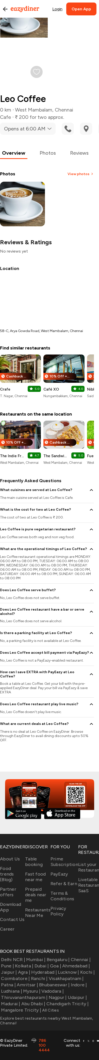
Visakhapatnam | (66, 978)
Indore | (79, 985)
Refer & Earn (64, 883)
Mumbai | (35, 959)
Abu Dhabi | (33, 1004)
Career (7, 929)
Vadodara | (52, 991)
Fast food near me (35, 876)
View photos (78, 174)
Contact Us (12, 919)
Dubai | (42, 966)
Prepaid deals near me (35, 894)
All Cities (50, 1010)
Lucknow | (68, 972)
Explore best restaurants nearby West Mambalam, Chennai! (46, 1020)
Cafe (5, 117)
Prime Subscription (64, 861)
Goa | (55, 966)
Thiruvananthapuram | (24, 997)
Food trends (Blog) (7, 874)
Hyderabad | (44, 972)
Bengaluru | (58, 959)
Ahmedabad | (76, 966)
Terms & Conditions (62, 896)
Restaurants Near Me (38, 912)
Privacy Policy (58, 911)
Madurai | (10, 1004)
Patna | (8, 985)
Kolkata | (24, 966)
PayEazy (59, 874)
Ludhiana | (11, 991)
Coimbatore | (15, 978)
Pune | (7, 966)
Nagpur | (58, 997)
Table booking (34, 861)
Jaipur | (9, 972)
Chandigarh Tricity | (67, 1004)
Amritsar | (27, 985)
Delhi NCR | (13, 959)
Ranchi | (39, 978)
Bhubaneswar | (54, 985)
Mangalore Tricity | (21, 1010)
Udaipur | (77, 997)
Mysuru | (31, 991)
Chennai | (81, 959)
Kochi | (87, 972)
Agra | (24, 972)
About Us (10, 859)
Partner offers (8, 892)
